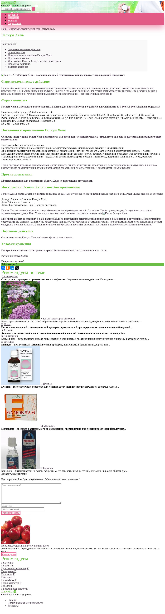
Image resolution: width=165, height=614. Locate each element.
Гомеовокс (7, 577)
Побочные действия (19, 64)
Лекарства (13, 17)
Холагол (8, 330)
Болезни (12, 20)
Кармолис (48, 468)
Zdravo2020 (8, 2)
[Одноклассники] (8, 268)
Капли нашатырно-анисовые (59, 318)
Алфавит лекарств (29, 28)
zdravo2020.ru (21, 256)
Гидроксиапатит (10, 583)
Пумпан (47, 383)
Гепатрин (6, 562)
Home (4, 28)
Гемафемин (7, 571)
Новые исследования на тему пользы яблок (25, 545)
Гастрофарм (7, 580)
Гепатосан (6, 574)
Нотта (7, 324)
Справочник (14, 23)
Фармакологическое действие (24, 49)
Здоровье (13, 14)
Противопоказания (18, 58)
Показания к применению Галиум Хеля (30, 55)
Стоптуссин (11, 276)
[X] (17, 268)
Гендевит (6, 565)
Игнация (9, 341)
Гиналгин (6, 585)
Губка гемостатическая (13, 568)
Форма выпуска (16, 52)
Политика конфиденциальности (25, 602)
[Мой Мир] (12, 268)
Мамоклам (49, 426)
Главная (12, 600)
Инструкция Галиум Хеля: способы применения (34, 61)
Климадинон (11, 336)
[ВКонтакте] (3, 268)
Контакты (13, 605)
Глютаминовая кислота (14, 588)
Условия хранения (18, 66)
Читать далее (9, 554)
